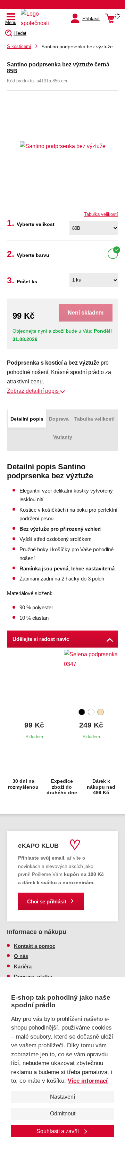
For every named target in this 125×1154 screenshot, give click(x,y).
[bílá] (113, 254)
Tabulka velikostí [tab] (94, 419)
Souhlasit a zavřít (58, 1131)
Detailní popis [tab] (26, 419)
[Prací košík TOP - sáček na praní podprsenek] (34, 678)
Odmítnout (62, 1113)
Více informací (88, 1081)
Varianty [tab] (62, 437)
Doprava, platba (33, 977)
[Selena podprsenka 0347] (91, 678)
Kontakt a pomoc (34, 946)
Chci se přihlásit (46, 901)
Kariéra (23, 966)
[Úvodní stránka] (36, 18)
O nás (21, 956)
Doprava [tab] (59, 419)
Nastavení (62, 1097)
